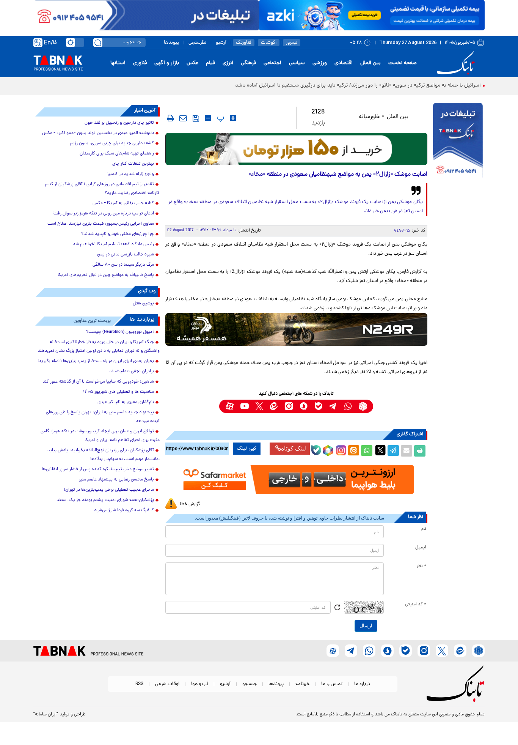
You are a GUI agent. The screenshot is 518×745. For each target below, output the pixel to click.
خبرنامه (302, 684)
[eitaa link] (274, 406)
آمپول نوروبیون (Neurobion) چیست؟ (120, 332)
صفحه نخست (402, 63)
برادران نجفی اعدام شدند (131, 371)
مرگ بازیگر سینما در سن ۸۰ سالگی (123, 264)
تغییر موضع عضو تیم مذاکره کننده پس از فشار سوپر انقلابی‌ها (98, 469)
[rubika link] (362, 406)
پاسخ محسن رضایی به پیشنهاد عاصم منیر (116, 479)
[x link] (259, 406)
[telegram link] (333, 406)
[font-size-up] (233, 118)
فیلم (210, 63)
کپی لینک (246, 448)
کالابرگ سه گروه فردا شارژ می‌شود (124, 510)
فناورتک (243, 42)
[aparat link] (229, 406)
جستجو (249, 684)
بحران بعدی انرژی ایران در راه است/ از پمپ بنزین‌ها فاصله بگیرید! (96, 361)
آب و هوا (199, 684)
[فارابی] (296, 149)
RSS (139, 684)
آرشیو (221, 42)
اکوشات (268, 42)
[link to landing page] (457, 63)
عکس (192, 63)
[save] (196, 118)
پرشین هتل (143, 303)
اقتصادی (343, 63)
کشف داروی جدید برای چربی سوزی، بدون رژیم (112, 143)
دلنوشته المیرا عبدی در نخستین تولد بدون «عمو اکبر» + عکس (98, 133)
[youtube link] (244, 406)
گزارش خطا (190, 504)
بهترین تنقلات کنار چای (133, 164)
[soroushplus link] (303, 406)
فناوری (140, 63)
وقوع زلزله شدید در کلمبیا (130, 174)
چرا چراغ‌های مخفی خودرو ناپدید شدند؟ (117, 234)
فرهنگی (248, 63)
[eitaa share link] (353, 451)
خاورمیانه (369, 117)
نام (423, 529)
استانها (118, 63)
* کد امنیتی (415, 604)
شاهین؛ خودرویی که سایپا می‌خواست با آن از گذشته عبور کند (98, 381)
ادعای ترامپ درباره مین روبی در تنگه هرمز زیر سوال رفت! (103, 213)
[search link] (97, 42)
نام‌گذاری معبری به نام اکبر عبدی (125, 402)
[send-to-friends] (183, 118)
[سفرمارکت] (296, 479)
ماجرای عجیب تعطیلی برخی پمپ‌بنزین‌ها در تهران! (109, 490)
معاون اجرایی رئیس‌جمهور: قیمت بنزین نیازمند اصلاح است (100, 224)
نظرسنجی (197, 42)
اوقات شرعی (167, 684)
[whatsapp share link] (366, 451)
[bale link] (318, 406)
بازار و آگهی (166, 63)
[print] (170, 118)
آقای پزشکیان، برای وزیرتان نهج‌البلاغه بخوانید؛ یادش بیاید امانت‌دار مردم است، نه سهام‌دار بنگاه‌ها (103, 455)
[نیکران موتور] (296, 329)
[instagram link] (289, 406)
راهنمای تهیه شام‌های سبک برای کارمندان (117, 153)
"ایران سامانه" (45, 714)
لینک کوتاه (293, 448)
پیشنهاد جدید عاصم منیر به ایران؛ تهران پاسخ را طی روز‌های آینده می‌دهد (103, 417)
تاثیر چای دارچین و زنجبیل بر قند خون (119, 123)
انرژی (228, 63)
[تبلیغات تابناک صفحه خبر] (458, 141)
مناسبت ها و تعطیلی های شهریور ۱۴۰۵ (118, 392)
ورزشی (319, 63)
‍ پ (219, 118)
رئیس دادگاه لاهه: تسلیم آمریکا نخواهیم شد (113, 244)
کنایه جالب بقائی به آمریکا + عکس (123, 203)
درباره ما (362, 684)
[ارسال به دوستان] (406, 451)
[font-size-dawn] (208, 118)
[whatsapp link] (348, 406)
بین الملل (370, 63)
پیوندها (171, 42)
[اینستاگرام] (340, 449)
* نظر (421, 566)
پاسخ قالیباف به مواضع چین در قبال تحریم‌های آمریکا (106, 275)
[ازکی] (372, 15)
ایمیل (420, 547)
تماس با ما (331, 684)
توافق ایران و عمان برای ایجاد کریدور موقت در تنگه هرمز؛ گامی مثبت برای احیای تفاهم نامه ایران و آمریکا (100, 436)
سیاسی (297, 63)
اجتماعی (272, 63)
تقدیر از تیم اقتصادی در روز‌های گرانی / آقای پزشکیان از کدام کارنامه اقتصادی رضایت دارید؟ (102, 189)
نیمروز (291, 42)
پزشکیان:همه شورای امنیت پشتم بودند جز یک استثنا (105, 500)
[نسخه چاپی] (419, 451)
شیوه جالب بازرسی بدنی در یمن (125, 254)
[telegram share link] (393, 451)
